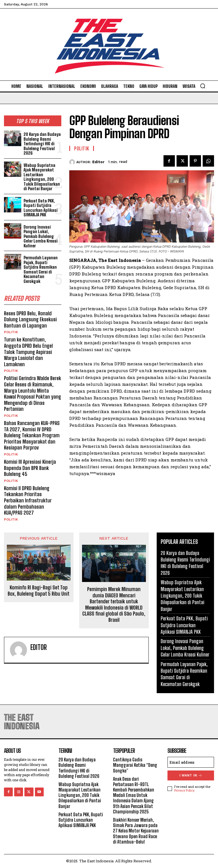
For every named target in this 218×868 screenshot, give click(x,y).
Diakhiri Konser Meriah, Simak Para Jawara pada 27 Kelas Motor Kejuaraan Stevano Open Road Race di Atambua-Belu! (136, 830)
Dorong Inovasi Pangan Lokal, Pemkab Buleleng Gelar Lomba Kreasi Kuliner (41, 236)
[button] (202, 86)
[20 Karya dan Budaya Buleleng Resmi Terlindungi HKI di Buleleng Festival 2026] (12, 138)
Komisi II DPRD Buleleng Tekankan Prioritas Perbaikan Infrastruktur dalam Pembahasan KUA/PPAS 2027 (28, 500)
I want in (188, 775)
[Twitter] (182, 161)
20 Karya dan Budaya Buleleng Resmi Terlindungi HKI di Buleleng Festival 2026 (42, 144)
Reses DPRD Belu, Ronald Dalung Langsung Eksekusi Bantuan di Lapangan (30, 319)
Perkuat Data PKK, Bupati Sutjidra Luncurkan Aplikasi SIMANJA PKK (41, 207)
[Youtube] (39, 792)
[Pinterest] (195, 161)
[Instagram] (18, 792)
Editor (98, 162)
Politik (11, 332)
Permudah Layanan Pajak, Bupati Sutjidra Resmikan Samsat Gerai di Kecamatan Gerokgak (41, 269)
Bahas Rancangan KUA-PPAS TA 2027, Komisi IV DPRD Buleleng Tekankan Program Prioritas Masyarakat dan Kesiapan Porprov (32, 435)
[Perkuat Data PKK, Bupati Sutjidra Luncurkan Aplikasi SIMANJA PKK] (12, 205)
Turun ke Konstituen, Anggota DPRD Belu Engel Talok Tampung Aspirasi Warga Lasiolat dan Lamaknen (28, 351)
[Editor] (72, 162)
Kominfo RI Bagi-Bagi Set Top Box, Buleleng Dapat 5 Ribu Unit (39, 591)
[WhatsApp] (208, 161)
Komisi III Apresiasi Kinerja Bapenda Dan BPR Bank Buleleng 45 (30, 468)
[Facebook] (169, 161)
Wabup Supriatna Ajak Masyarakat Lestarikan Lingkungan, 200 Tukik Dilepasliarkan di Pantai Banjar (42, 177)
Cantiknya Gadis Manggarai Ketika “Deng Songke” (135, 765)
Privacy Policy (184, 790)
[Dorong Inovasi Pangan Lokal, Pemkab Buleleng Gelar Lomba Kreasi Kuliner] (12, 231)
